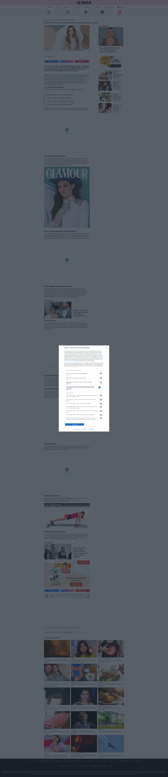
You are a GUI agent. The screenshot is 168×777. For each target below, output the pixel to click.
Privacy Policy (91, 429)
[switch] (100, 373)
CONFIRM (74, 424)
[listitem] (84, 370)
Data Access (84, 429)
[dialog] (84, 388)
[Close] (106, 348)
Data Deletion (76, 429)
